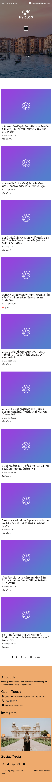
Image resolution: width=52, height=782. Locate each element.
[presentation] (3, 735)
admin (6, 135)
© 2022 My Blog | (8, 770)
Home (27, 56)
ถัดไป (37, 657)
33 (31, 657)
